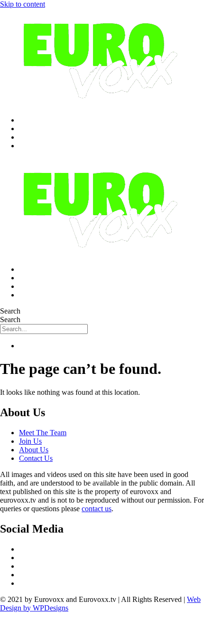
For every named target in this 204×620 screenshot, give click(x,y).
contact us (96, 509)
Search (10, 311)
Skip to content (22, 4)
